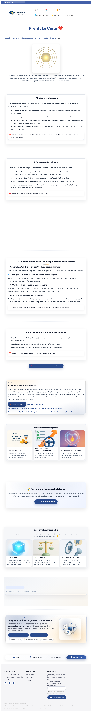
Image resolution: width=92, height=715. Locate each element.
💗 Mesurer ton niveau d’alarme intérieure (46, 366)
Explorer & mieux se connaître (24, 38)
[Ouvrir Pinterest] (9, 683)
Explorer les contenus (18, 635)
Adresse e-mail (51, 685)
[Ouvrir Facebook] (5, 683)
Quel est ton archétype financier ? (18, 412)
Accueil (7, 38)
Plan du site (45, 708)
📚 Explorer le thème (17, 404)
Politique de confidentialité (26, 708)
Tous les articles (30, 674)
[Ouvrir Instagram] (13, 683)
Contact (28, 683)
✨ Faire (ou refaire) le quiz (46, 502)
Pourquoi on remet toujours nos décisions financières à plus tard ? (51, 412)
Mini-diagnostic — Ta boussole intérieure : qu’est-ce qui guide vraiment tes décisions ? (35, 408)
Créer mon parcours (39, 635)
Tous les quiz (29, 677)
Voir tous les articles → (36, 404)
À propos (28, 680)
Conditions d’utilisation (37, 708)
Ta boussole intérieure (47, 38)
